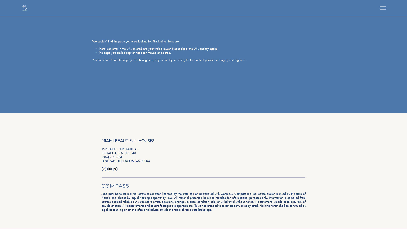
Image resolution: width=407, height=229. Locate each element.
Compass (240, 194)
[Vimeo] (115, 169)
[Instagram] (104, 169)
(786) (105, 157)
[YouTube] (109, 169)
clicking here (145, 60)
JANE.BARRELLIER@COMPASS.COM (126, 161)
